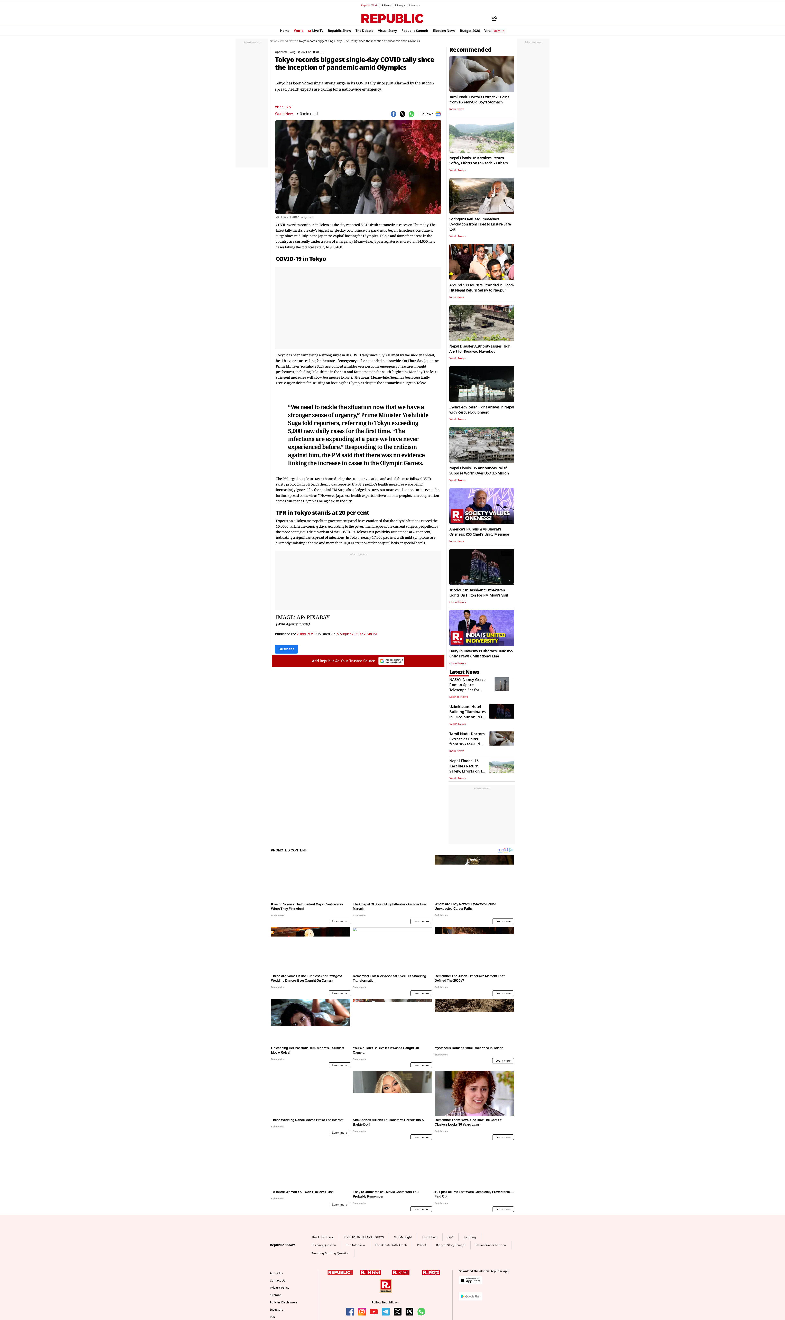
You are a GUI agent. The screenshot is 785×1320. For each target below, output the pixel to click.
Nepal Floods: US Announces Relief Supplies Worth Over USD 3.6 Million (479, 470)
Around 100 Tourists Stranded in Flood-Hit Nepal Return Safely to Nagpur (481, 288)
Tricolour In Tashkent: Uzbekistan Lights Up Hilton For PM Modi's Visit (478, 593)
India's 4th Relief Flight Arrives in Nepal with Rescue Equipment (481, 410)
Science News (458, 696)
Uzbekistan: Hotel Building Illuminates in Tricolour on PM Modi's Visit (467, 714)
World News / (289, 41)
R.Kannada (414, 5)
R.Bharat (386, 5)
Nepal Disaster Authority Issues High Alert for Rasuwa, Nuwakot (479, 349)
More (496, 31)
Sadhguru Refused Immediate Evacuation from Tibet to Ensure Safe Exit (480, 224)
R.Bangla (400, 5)
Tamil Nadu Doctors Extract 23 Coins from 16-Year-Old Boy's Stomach (479, 99)
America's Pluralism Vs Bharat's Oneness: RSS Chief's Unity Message (479, 532)
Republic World (369, 5)
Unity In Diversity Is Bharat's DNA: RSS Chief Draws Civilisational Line (481, 653)
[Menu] (492, 18)
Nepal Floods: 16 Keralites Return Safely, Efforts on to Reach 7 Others (478, 160)
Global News (457, 602)
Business (286, 649)
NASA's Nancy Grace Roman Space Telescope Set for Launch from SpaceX (467, 687)
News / (274, 41)
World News (284, 113)
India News (456, 109)
